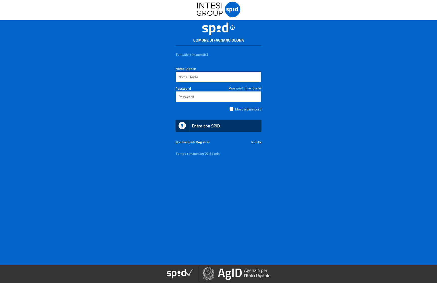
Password (183, 88)
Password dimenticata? (245, 88)
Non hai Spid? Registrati (193, 142)
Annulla (256, 142)
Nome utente (186, 68)
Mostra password (248, 109)
